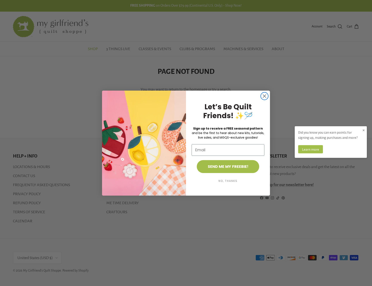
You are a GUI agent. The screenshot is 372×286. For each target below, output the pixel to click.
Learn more (310, 149)
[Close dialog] (264, 96)
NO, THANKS (228, 181)
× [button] (364, 130)
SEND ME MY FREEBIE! (228, 166)
